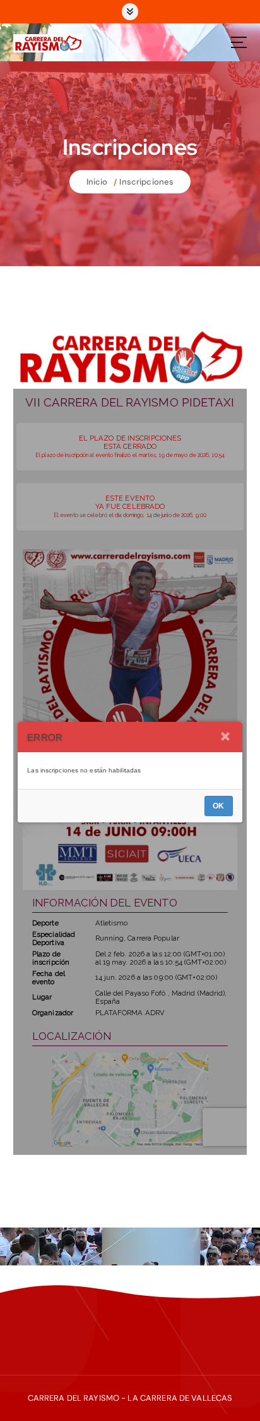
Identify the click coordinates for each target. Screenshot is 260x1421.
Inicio (97, 181)
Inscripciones (146, 181)
